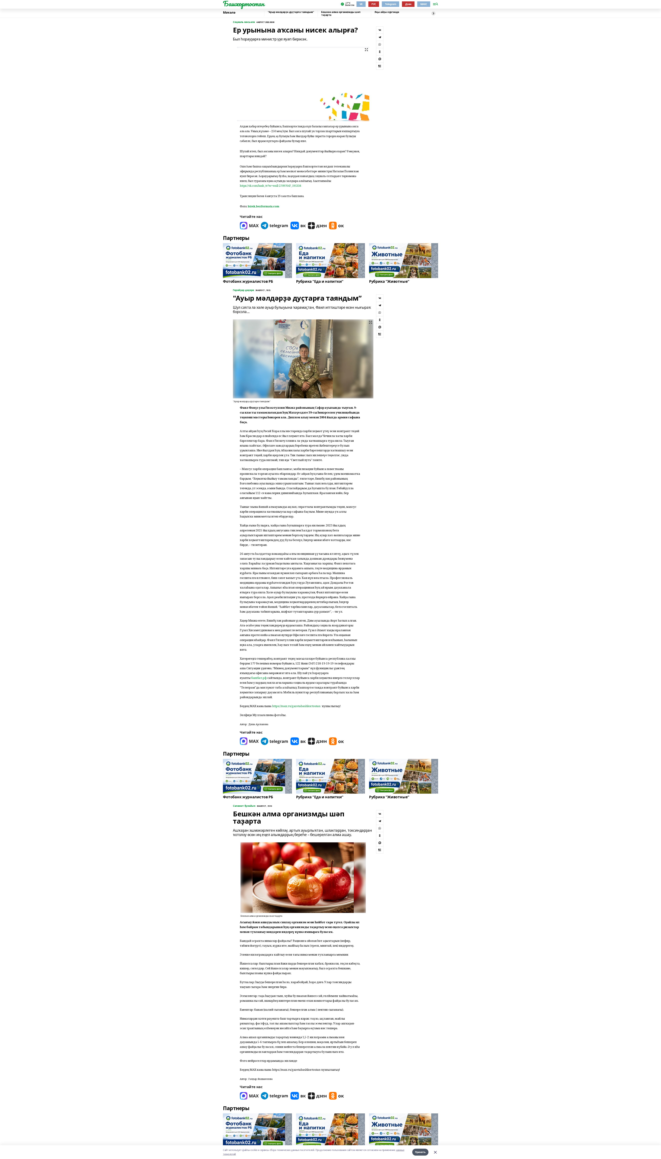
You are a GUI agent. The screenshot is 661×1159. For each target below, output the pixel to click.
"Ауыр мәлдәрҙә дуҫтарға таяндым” (291, 12)
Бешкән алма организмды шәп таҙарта (340, 13)
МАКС (423, 4)
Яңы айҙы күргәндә (387, 12)
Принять (420, 1152)
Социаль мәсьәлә (244, 22)
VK (361, 4)
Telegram (390, 4)
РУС (373, 4)
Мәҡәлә (229, 12)
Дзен (408, 4)
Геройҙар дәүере (243, 290)
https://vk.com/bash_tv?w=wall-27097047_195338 (270, 186)
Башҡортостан (243, 3)
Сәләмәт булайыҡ (244, 806)
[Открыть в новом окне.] (249, 225)
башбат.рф (259, 678)
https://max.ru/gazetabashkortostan (296, 706)
